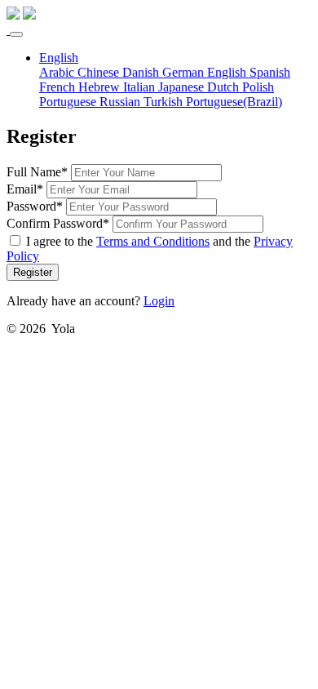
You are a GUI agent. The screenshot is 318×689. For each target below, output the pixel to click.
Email (22, 189)
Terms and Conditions (153, 241)
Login (159, 301)
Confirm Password (55, 223)
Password (31, 206)
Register (32, 272)
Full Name (34, 172)
